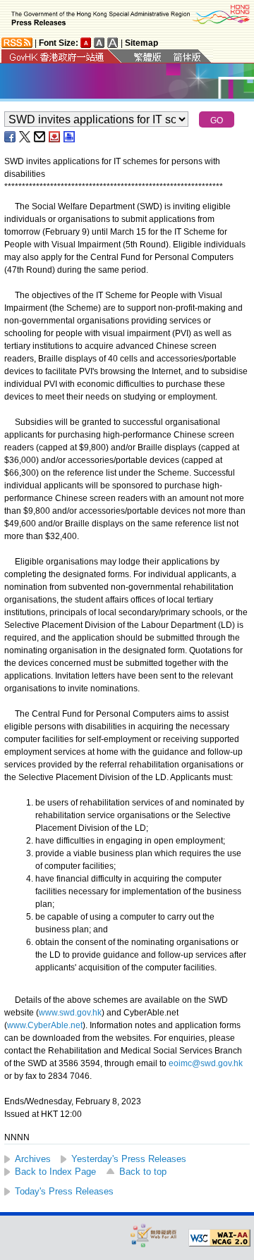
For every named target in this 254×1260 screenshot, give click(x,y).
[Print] (70, 136)
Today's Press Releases (64, 1191)
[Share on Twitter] (25, 136)
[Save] (55, 136)
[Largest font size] (113, 42)
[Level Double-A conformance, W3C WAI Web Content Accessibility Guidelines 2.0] (219, 1238)
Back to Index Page (55, 1171)
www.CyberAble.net (45, 1025)
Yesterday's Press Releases (128, 1159)
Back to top (143, 1171)
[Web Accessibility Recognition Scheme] (153, 1235)
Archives (33, 1159)
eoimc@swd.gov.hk (206, 1063)
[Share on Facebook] (10, 136)
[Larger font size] (99, 42)
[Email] (40, 136)
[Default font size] (86, 42)
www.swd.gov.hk (70, 1013)
